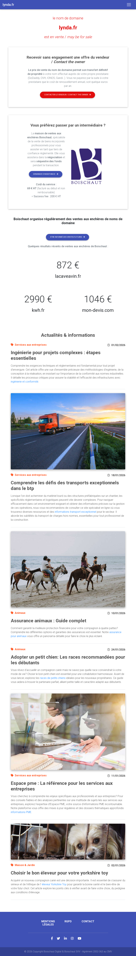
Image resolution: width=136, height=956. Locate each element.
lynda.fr (68, 27)
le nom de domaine (68, 18)
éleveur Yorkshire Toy (54, 884)
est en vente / (68, 37)
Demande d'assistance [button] (44, 174)
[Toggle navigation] (128, 4)
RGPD (68, 921)
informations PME (21, 812)
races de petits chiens (53, 678)
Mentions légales (48, 923)
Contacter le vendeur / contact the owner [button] (66, 95)
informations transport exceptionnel (75, 511)
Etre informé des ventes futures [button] (66, 237)
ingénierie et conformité (24, 381)
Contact (88, 921)
